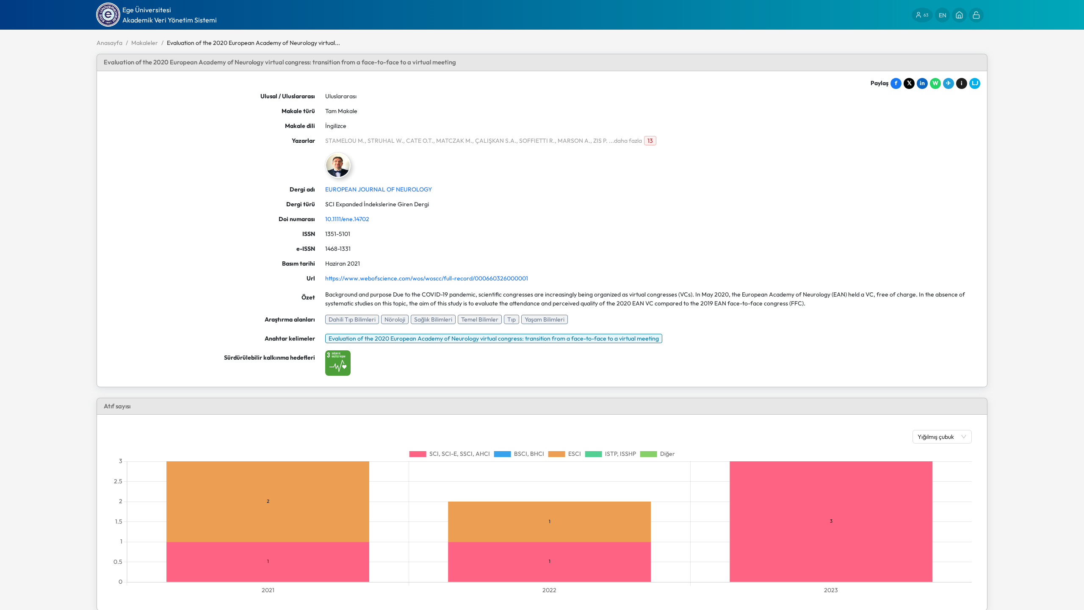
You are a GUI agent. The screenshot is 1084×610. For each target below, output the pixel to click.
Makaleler (144, 43)
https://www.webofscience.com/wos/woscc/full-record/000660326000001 (426, 278)
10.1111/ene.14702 (347, 219)
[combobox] (938, 436)
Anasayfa (109, 43)
